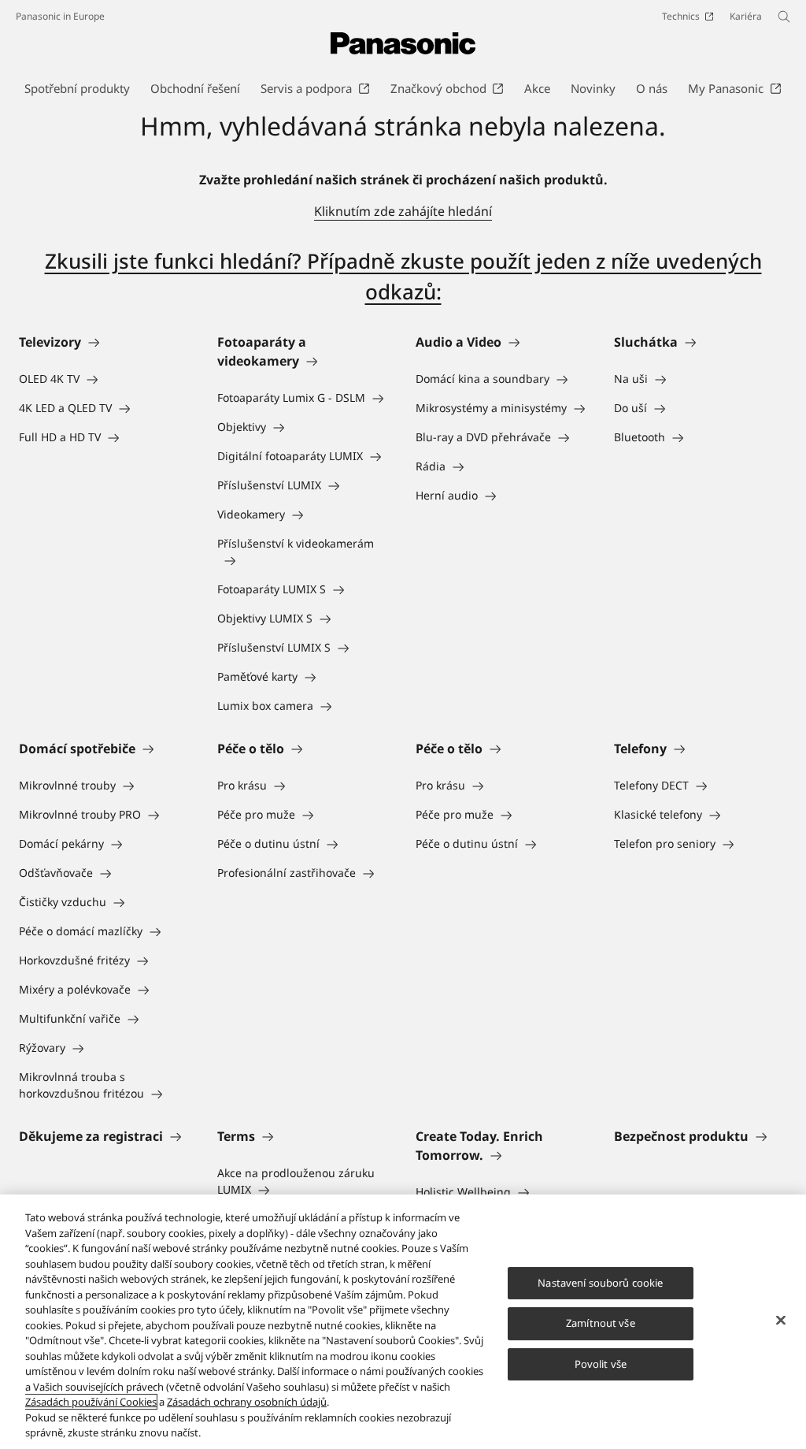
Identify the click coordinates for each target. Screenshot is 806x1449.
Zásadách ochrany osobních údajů (247, 1402)
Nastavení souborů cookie (600, 1283)
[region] (403, 1321)
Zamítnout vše (600, 1323)
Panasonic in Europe (60, 16)
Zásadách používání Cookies (91, 1402)
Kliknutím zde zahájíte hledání (403, 211)
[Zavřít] (780, 1319)
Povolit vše (601, 1364)
